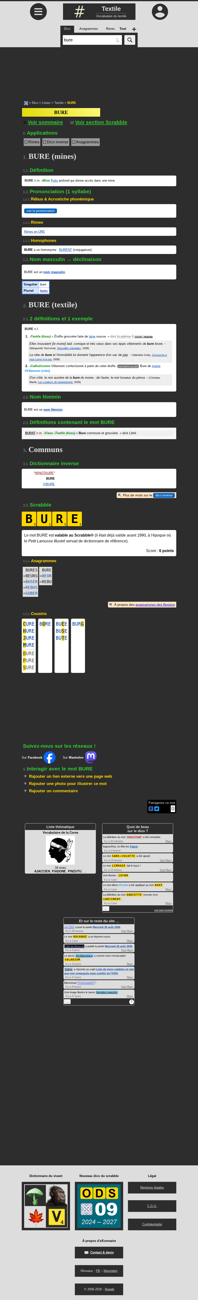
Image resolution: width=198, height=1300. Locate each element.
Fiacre (134, 846)
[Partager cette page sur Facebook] (150, 809)
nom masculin (54, 272)
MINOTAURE (44, 473)
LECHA (123, 875)
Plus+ (168, 841)
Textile (59, 103)
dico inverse (164, 495)
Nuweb (109, 1289)
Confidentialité (152, 1224)
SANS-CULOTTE (123, 856)
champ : (143, 336)
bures (44, 290)
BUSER (32, 581)
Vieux (48, 433)
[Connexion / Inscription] (160, 11)
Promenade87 (86, 982)
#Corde (123, 885)
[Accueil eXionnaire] (26, 103)
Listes (46, 103)
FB (98, 1271)
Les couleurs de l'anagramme (55, 382)
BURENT (65, 250)
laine (92, 336)
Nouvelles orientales (69, 348)
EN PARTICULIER (128, 366)
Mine (46, 180)
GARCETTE (134, 894)
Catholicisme (40, 366)
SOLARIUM (72, 959)
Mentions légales (152, 1187)
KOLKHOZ (80, 936)
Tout (162, 860)
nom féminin (53, 409)
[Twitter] (156, 810)
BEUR (47, 576)
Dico (35, 103)
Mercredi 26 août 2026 (106, 927)
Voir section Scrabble (101, 122)
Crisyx (68, 969)
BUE (61, 624)
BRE (45, 624)
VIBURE (49, 484)
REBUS (32, 587)
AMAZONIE (134, 837)
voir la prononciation (41, 211)
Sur (32, 757)
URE (29, 624)
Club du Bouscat (74, 946)
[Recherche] (129, 40)
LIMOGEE (119, 865)
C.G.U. (152, 1206)
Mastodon (110, 1271)
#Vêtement (37, 371)
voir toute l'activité (163, 910)
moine (156, 366)
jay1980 (69, 927)
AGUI (159, 885)
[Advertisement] (99, 71)
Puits (54, 180)
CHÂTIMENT (112, 899)
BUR (78, 624)
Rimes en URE (34, 231)
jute (125, 355)
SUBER (32, 593)
